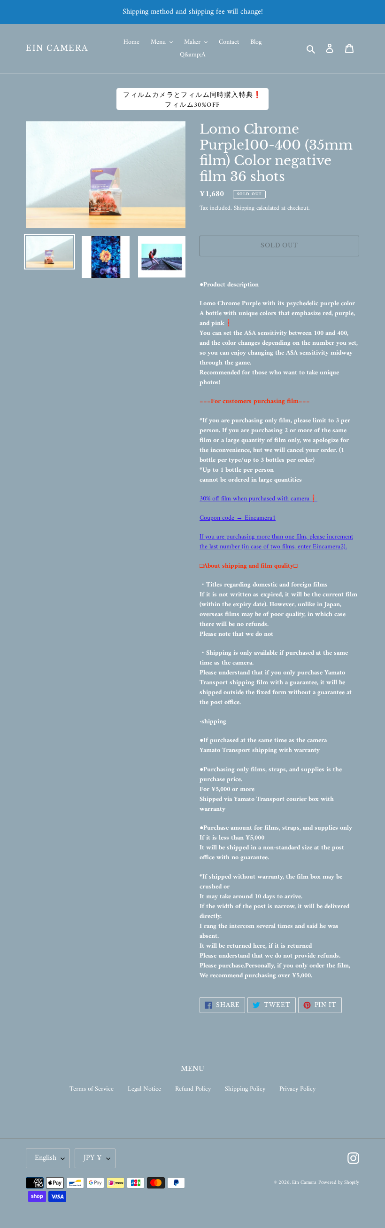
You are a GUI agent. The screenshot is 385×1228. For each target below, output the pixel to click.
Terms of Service (91, 1089)
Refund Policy (193, 1089)
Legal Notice (144, 1089)
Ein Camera (57, 48)
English (45, 1158)
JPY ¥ (93, 1158)
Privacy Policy (297, 1089)
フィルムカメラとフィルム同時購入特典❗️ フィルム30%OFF (192, 99)
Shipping (244, 208)
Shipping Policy (245, 1089)
